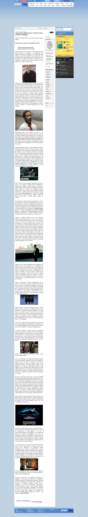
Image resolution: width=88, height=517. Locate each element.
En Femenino (32, 5)
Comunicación (50, 3)
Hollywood (47, 91)
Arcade (59, 59)
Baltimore (47, 81)
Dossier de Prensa (41, 509)
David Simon (48, 79)
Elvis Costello (48, 98)
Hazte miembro (67, 55)
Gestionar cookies (41, 511)
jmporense (68, 44)
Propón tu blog (60, 34)
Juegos (40, 28)
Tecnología (57, 3)
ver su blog (49, 46)
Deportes (62, 3)
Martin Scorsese (48, 74)
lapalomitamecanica (69, 50)
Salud (45, 5)
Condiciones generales (31, 510)
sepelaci (67, 41)
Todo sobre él (59, 55)
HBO (47, 88)
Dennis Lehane (48, 71)
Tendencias (58, 5)
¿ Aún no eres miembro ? (62, 32)
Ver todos (48, 66)
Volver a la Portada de (23, 501)
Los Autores (45, 28)
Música (41, 3)
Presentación (29, 509)
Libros (45, 3)
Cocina (41, 5)
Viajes (53, 5)
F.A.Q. (39, 510)
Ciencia (49, 5)
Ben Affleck (48, 86)
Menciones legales (30, 511)
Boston (47, 95)
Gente (71, 3)
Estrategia (70, 59)
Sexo (37, 5)
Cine (46, 105)
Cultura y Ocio (32, 3)
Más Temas (69, 5)
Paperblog (21, 4)
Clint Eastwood (48, 93)
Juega (61, 63)
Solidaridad (64, 5)
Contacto (17, 510)
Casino (65, 59)
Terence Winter (48, 76)
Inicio (16, 509)
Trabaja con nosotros (19, 511)
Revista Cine (18, 28)
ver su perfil (49, 45)
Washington (48, 84)
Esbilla (26, 35)
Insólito (67, 3)
